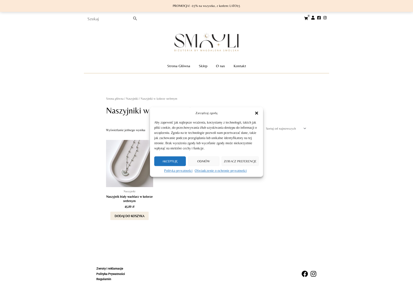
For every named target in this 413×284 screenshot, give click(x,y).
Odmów (203, 161)
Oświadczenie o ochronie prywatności (221, 171)
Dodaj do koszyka (129, 216)
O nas (220, 66)
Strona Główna (178, 66)
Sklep (203, 66)
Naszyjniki (132, 98)
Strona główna (114, 98)
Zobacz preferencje (240, 161)
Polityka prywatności (178, 171)
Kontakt (240, 66)
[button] (256, 113)
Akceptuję (170, 161)
